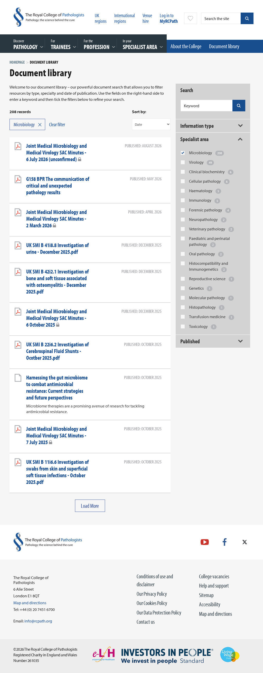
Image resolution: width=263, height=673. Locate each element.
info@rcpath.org (38, 620)
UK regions (101, 18)
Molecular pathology (210, 297)
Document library (224, 46)
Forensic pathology (209, 209)
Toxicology (201, 326)
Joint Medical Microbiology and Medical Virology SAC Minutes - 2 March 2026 (56, 218)
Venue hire (147, 18)
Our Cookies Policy (152, 603)
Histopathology (205, 307)
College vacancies (214, 576)
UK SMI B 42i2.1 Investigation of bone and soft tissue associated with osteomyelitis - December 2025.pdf (57, 281)
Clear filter (57, 124)
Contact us (146, 621)
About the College (186, 46)
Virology (200, 162)
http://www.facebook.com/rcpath (224, 542)
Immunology (203, 200)
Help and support (214, 585)
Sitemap (206, 595)
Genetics (199, 288)
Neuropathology (206, 219)
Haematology (204, 190)
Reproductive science (210, 278)
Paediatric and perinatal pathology (209, 241)
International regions (124, 18)
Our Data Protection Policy (159, 612)
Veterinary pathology (210, 228)
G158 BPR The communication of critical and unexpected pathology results (57, 185)
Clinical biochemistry (210, 171)
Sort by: (139, 111)
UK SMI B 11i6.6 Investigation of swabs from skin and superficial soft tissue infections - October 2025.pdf (57, 471)
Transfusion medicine (210, 316)
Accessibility (209, 604)
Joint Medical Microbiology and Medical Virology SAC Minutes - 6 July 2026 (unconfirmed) (56, 152)
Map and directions (215, 613)
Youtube (205, 542)
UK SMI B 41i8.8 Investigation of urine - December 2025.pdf (57, 248)
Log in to (169, 18)
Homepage (17, 62)
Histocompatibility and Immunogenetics (208, 266)
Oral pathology (205, 253)
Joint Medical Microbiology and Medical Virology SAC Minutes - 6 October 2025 (56, 318)
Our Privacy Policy (152, 593)
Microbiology (205, 152)
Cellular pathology (208, 181)
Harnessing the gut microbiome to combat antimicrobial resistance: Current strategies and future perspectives (57, 387)
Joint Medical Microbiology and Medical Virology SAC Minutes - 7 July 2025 (56, 435)
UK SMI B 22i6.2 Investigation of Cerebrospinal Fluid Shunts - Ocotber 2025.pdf (57, 351)
